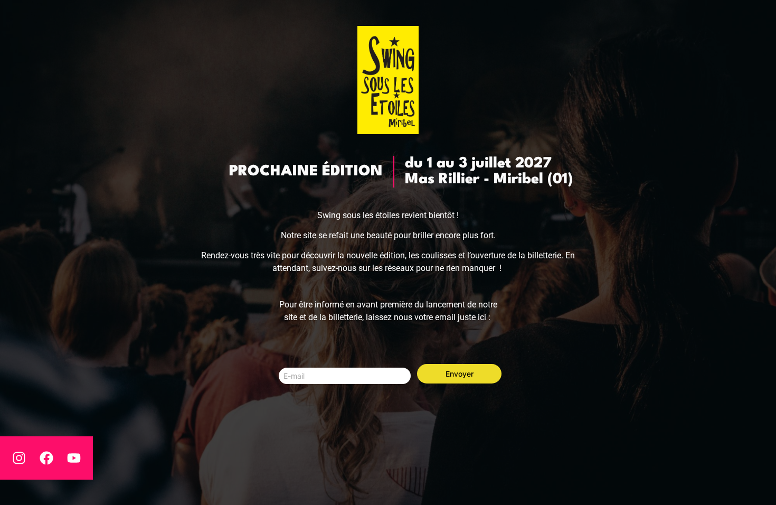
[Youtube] (74, 458)
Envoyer (460, 373)
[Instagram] (19, 458)
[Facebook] (46, 458)
